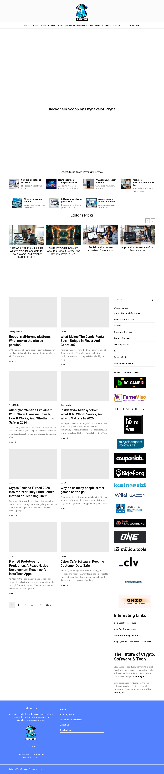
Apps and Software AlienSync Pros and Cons (137, 249)
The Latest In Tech (100, 25)
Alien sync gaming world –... (33, 200)
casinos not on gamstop (126, 635)
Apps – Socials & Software (72, 25)
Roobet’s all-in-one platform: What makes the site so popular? (30, 341)
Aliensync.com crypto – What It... (107, 200)
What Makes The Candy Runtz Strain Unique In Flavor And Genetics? (82, 341)
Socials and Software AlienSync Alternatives (100, 249)
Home (26, 25)
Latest (63, 332)
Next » (49, 605)
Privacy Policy (67, 714)
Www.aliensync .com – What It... (105, 181)
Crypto (12, 483)
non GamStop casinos (125, 623)
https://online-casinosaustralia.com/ (133, 641)
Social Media (14, 405)
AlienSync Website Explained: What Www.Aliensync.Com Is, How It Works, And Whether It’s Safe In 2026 (26, 252)
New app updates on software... (31, 181)
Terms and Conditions (71, 719)
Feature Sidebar (122, 338)
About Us (118, 25)
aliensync (140, 676)
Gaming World (14, 332)
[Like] (16, 361)
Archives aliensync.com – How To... (143, 182)
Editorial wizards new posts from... (71, 200)
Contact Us (133, 25)
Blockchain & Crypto (43, 25)
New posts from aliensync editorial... (68, 181)
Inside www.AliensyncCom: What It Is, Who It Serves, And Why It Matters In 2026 (63, 251)
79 (39, 605)
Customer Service (123, 332)
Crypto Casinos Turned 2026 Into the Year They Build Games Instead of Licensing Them (31, 492)
